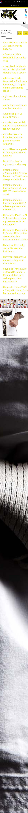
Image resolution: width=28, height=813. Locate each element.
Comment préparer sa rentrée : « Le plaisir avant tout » (14, 260)
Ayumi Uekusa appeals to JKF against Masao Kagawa (15, 152)
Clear (25, 33)
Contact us (22, 2)
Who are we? (11, 2)
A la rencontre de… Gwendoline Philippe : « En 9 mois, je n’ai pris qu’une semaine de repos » (15, 84)
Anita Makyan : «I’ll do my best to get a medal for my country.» (15, 125)
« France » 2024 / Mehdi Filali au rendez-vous (15, 57)
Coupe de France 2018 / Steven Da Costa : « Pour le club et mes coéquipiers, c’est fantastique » (15, 275)
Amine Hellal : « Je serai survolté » (12, 115)
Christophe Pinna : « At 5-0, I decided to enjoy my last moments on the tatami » (15, 219)
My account (16, 5)
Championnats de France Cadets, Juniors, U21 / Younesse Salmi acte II (15, 189)
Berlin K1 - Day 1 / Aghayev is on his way (14, 162)
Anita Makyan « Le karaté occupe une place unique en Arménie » (12, 139)
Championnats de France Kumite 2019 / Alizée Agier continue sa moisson (14, 204)
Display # (3, 37)
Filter (19, 33)
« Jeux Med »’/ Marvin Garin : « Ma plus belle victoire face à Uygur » (14, 69)
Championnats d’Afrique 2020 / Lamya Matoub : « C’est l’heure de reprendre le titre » (15, 174)
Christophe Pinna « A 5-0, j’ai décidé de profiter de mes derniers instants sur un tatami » (15, 234)
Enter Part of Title (5, 30)
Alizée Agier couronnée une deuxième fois (15, 106)
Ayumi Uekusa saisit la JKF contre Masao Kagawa (15, 45)
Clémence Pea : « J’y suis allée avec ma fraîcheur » (13, 248)
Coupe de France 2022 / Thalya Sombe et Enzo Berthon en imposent (15, 290)
